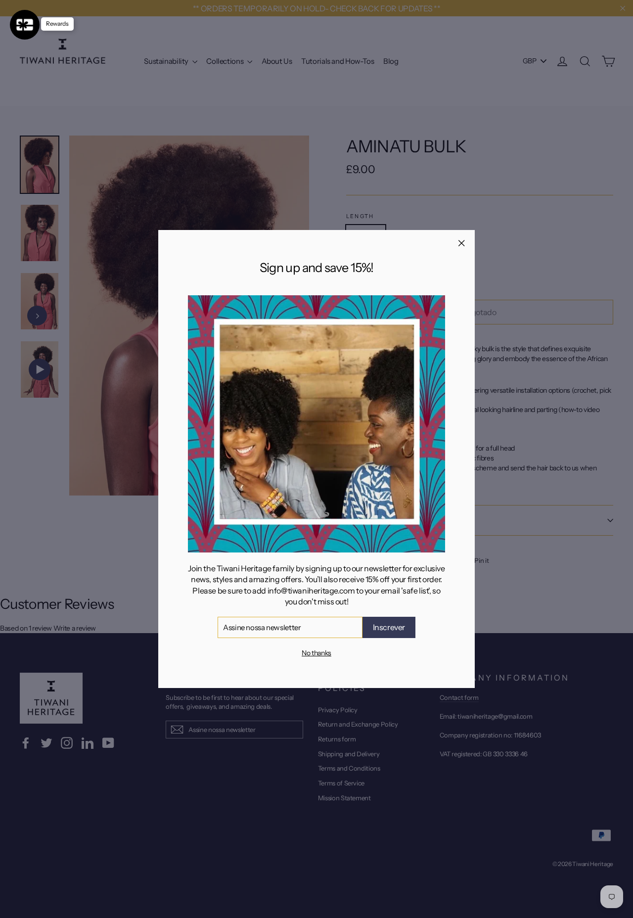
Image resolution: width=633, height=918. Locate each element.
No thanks (316, 652)
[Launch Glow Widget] (25, 25)
